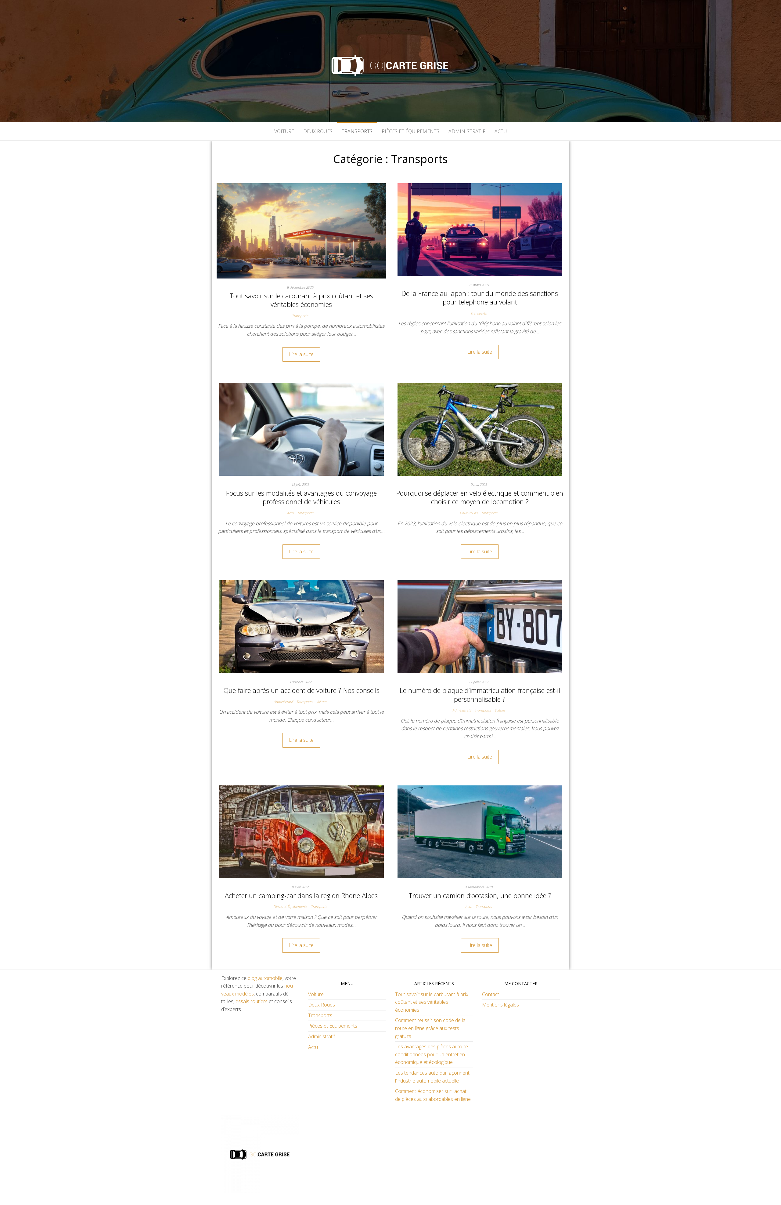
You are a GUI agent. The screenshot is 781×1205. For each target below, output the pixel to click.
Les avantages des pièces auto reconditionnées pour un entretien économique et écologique (432, 1054)
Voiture (284, 131)
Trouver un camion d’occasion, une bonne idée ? (479, 895)
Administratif (466, 131)
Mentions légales (500, 1004)
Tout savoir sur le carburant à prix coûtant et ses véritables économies (301, 300)
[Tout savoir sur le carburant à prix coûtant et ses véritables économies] (301, 230)
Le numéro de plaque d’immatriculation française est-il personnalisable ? (480, 695)
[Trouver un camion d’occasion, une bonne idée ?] (480, 831)
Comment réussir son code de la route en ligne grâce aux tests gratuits (430, 1028)
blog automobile (265, 978)
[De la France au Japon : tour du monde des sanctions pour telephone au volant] (480, 229)
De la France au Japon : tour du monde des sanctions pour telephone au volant (479, 298)
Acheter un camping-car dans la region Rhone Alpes (301, 895)
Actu (501, 131)
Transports (357, 131)
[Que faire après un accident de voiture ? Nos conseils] (301, 626)
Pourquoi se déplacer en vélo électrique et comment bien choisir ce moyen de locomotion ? (479, 497)
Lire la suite (301, 354)
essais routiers (252, 1001)
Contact (490, 994)
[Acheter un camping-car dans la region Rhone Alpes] (301, 831)
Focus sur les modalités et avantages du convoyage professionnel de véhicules (301, 497)
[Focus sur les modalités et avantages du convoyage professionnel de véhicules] (301, 429)
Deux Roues (318, 131)
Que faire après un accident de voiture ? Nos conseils (301, 690)
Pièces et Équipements (410, 131)
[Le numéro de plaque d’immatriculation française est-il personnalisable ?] (480, 626)
